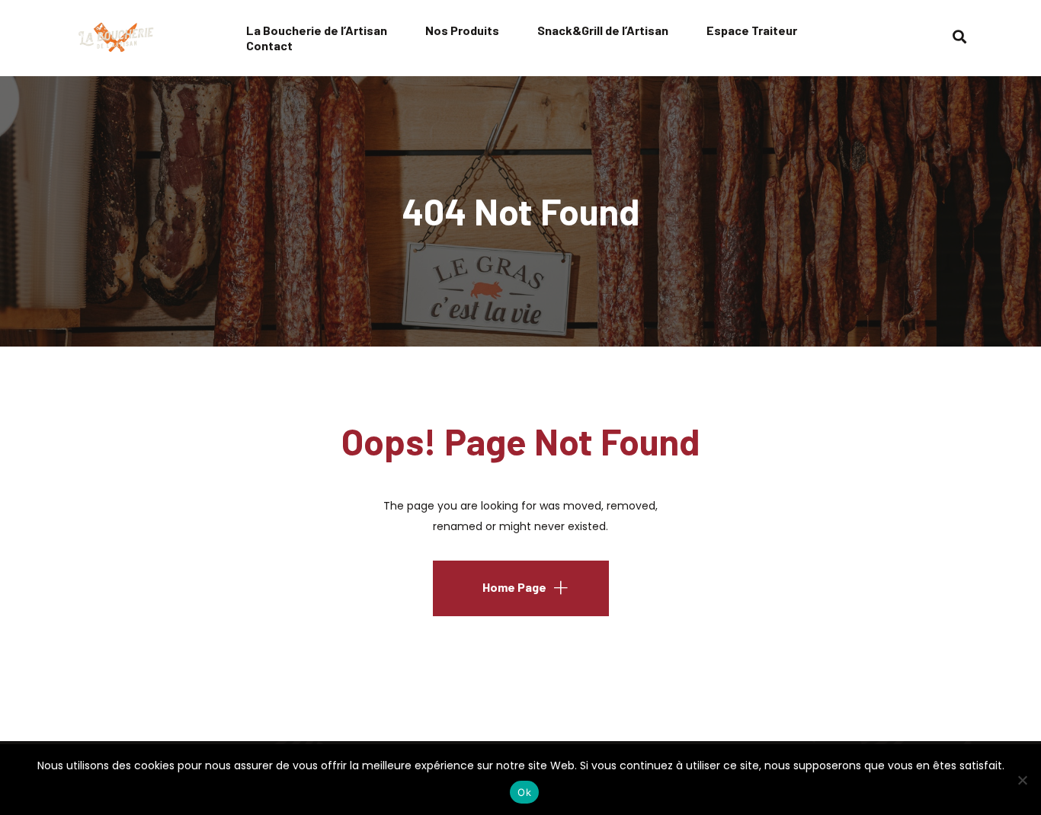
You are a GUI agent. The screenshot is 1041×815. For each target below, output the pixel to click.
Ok (524, 792)
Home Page (514, 587)
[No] (1022, 780)
